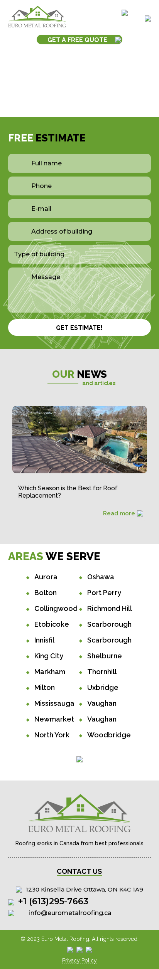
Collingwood (56, 608)
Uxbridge (102, 687)
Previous (6, 447)
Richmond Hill (109, 608)
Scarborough (109, 624)
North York (51, 735)
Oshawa (100, 577)
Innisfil (44, 640)
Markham (49, 672)
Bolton (45, 593)
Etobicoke (51, 624)
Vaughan (102, 703)
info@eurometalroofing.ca (70, 913)
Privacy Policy (79, 960)
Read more (119, 513)
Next (152, 447)
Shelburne (104, 656)
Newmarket (54, 719)
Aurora (46, 577)
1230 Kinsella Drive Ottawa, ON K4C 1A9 (84, 889)
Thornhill (102, 672)
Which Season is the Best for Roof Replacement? (68, 491)
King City (48, 656)
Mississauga (54, 703)
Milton (44, 687)
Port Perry (104, 593)
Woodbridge (109, 735)
